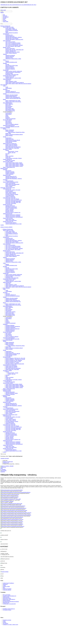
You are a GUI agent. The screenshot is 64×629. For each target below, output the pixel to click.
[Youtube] (4, 627)
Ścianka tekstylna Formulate (11, 141)
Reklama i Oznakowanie (5, 25)
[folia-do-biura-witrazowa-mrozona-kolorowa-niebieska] (11, 523)
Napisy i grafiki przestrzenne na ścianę (10, 181)
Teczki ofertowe (9, 113)
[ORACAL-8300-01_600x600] (6, 466)
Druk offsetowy (9, 122)
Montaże (7, 60)
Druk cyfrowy (8, 120)
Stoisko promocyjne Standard (11, 144)
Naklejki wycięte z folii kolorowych (13, 97)
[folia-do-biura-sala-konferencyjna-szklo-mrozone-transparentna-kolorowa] (15, 492)
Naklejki (4, 93)
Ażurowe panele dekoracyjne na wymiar (14, 223)
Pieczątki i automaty (9, 210)
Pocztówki (8, 117)
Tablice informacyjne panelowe (12, 32)
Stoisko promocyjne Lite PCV (11, 145)
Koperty (7, 116)
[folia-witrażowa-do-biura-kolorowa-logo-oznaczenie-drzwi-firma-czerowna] (15, 512)
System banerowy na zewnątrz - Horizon (14, 158)
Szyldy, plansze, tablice (10, 28)
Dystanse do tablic (9, 73)
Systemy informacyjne (7, 159)
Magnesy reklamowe (10, 66)
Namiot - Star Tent (11, 152)
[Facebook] (1, 627)
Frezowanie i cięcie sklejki (11, 203)
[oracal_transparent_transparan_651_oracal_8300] (10, 499)
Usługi (4, 59)
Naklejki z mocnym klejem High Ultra (13, 98)
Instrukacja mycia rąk (10, 76)
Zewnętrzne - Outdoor (7, 149)
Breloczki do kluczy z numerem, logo (13, 212)
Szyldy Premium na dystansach (12, 30)
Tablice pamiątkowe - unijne (11, 81)
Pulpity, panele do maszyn (11, 192)
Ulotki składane (9, 88)
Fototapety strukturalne (10, 172)
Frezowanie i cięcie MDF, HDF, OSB (13, 202)
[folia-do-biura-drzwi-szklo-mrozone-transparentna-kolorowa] (12, 505)
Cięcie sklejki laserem (10, 195)
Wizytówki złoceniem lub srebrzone (13, 92)
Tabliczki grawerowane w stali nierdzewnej (14, 217)
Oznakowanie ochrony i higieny (9, 75)
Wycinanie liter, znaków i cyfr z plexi (13, 189)
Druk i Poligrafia (3, 84)
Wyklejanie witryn (9, 34)
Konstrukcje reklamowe (10, 68)
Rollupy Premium (9, 135)
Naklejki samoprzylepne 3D (11, 96)
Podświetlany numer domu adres (12, 74)
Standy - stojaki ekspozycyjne (9, 167)
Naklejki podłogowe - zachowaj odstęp (13, 77)
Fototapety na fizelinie (10, 171)
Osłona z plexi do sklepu (8, 218)
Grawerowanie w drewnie (11, 193)
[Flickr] (8, 627)
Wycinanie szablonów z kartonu (12, 194)
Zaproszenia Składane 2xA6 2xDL (12, 126)
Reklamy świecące (6, 47)
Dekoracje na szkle (6, 175)
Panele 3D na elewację (10, 67)
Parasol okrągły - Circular (13, 151)
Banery (7, 31)
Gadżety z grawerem (10, 209)
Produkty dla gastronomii (10, 118)
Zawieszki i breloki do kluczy (11, 207)
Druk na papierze (9, 106)
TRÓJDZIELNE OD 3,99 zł (6, 4)
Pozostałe (5, 63)
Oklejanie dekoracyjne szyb (11, 176)
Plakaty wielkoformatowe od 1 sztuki (13, 100)
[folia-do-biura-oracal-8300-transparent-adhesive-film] (11, 503)
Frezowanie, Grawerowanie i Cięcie (7, 187)
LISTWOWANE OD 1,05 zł (18, 4)
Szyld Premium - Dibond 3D (11, 29)
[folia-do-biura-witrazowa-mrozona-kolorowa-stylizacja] (11, 521)
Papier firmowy (9, 114)
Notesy (7, 115)
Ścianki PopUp (9, 137)
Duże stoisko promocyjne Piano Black (13, 146)
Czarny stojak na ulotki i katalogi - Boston (14, 162)
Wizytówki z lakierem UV (11, 91)
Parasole (7, 150)
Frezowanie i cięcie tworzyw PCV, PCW (14, 200)
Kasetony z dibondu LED (11, 50)
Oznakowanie (5, 70)
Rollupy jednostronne (10, 129)
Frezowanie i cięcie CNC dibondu (12, 198)
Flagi (7, 154)
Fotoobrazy (5, 179)
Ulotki (4, 85)
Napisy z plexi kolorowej (10, 185)
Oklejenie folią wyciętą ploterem (12, 38)
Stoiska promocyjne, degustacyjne (9, 143)
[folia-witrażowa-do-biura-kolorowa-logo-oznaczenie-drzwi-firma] (13, 510)
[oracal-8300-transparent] (3, 471)
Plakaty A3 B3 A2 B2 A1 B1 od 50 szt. (13, 101)
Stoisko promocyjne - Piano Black (12, 148)
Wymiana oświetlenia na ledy (11, 62)
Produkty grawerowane (7, 204)
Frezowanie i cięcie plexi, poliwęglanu (13, 201)
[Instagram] (6, 627)
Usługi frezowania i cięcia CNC (9, 197)
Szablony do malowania (10, 196)
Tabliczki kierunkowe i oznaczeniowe (13, 72)
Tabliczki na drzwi (9, 57)
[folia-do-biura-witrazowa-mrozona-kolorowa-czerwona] (11, 519)
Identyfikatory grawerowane (11, 206)
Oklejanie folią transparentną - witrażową (14, 37)
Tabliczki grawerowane (10, 205)
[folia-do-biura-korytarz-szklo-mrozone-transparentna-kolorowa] (13, 508)
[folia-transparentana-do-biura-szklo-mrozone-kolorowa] (11, 517)
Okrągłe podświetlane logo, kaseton (13, 51)
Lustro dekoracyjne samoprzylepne (12, 184)
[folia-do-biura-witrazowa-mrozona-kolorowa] (9, 494)
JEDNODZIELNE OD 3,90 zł (30, 4)
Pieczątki (7, 64)
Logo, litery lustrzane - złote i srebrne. (13, 46)
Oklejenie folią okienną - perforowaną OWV (14, 39)
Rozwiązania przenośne (5, 127)
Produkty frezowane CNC (8, 221)
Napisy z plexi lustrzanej (10, 183)
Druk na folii (8, 105)
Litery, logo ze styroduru (10, 41)
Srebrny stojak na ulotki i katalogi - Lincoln (14, 166)
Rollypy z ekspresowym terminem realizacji (14, 134)
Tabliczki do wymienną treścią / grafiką (13, 58)
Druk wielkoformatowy (7, 102)
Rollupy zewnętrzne (9, 131)
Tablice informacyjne (7, 79)
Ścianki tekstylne (9, 142)
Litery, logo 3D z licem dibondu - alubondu (14, 45)
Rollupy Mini (8, 133)
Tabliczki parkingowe (10, 56)
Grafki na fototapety (9, 174)
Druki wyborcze (9, 123)
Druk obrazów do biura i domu (12, 65)
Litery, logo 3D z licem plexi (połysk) (13, 42)
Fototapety (5, 169)
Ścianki (4, 136)
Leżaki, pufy (8, 157)
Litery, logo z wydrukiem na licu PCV (13, 44)
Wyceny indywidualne (7, 119)
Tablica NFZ (8, 80)
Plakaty (4, 99)
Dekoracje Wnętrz (4, 168)
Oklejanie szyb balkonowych (11, 177)
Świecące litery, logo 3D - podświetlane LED (14, 49)
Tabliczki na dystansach (10, 55)
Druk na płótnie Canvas (10, 110)
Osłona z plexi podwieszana (11, 220)
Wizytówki (5, 89)
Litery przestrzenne (7, 40)
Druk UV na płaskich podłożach (12, 124)
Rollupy (4, 128)
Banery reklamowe (9, 103)
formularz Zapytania (4, 458)
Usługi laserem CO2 (7, 188)
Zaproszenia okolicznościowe (9, 125)
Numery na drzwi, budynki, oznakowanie (14, 71)
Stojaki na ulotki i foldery (8, 161)
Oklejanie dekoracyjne (10, 36)
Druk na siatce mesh (10, 108)
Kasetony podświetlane (10, 48)
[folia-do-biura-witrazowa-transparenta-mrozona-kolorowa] (12, 526)
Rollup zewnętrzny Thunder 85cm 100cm (16, 132)
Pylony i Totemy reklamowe (11, 53)
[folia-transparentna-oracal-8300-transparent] (9, 496)
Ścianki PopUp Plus (9, 139)
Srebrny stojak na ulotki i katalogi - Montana (14, 163)
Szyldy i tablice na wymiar (8, 27)
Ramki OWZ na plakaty (10, 160)
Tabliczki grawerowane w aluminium (13, 215)
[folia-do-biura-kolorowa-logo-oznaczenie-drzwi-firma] (11, 490)
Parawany (7, 153)
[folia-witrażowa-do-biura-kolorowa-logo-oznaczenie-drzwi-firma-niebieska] (15, 514)
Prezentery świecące (10, 211)
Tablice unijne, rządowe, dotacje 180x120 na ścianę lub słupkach (18, 83)
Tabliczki (5, 54)
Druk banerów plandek (10, 109)
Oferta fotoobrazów (9, 180)
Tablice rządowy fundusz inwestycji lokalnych (15, 82)
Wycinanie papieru (9, 191)
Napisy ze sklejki (9, 186)
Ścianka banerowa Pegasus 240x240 (13, 140)
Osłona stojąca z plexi (10, 219)
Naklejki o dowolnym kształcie (12, 94)
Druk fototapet (8, 107)
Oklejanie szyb (6, 33)
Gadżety (2, 224)
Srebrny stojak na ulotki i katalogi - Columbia (14, 165)
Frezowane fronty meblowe (11, 222)
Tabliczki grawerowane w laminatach (13, 214)
